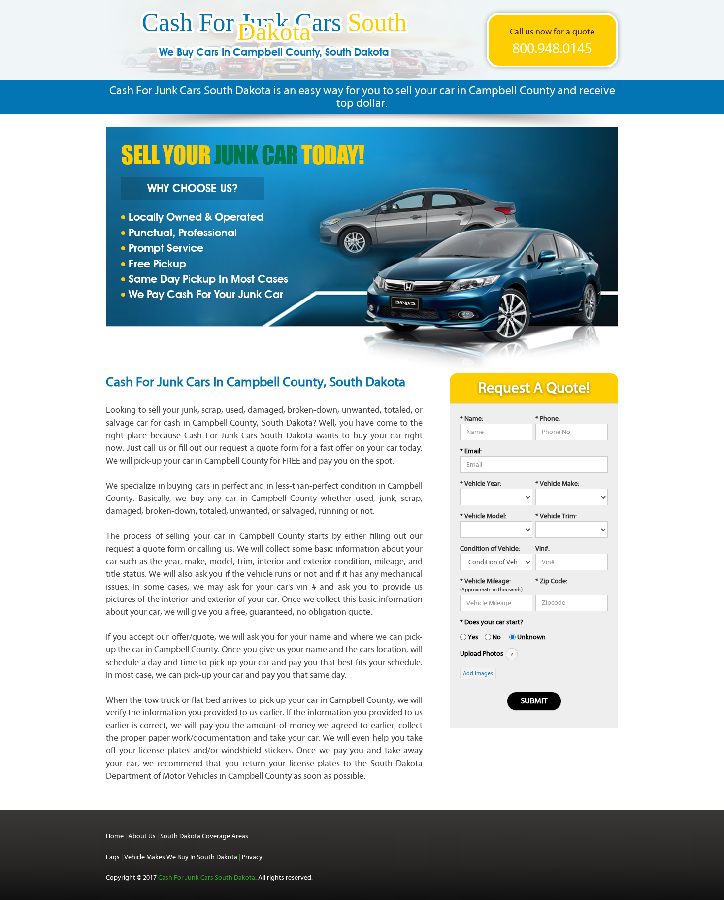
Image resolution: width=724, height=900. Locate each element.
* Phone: (547, 418)
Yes (473, 637)
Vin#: (542, 548)
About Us (142, 836)
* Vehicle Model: (483, 516)
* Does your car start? (491, 622)
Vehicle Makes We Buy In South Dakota (180, 857)
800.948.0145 (552, 49)
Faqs (113, 857)
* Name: (471, 418)
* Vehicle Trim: (556, 516)
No (497, 637)
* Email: (471, 451)
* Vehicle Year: (480, 483)
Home (115, 836)
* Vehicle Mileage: (485, 581)
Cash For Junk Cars (274, 38)
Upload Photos (482, 653)
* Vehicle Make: (557, 483)
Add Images (478, 673)
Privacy (252, 857)
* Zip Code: (551, 581)
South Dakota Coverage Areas (204, 836)
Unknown (531, 637)
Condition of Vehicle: (490, 548)
